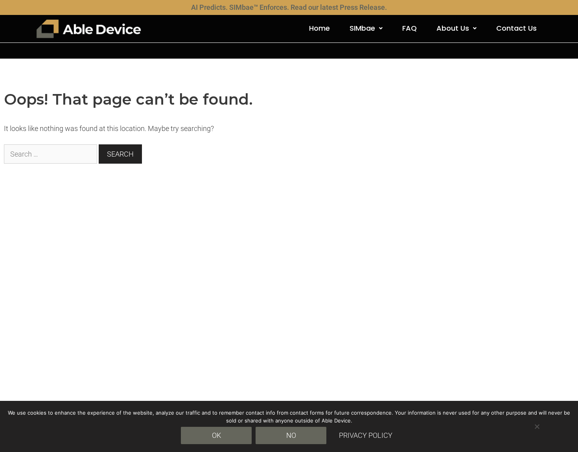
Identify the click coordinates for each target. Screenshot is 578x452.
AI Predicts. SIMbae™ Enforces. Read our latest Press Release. (289, 7)
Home (319, 28)
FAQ (409, 28)
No (291, 435)
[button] (366, 28)
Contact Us (516, 28)
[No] (536, 426)
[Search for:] (51, 154)
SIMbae (362, 28)
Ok (216, 435)
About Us (452, 28)
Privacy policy (365, 435)
